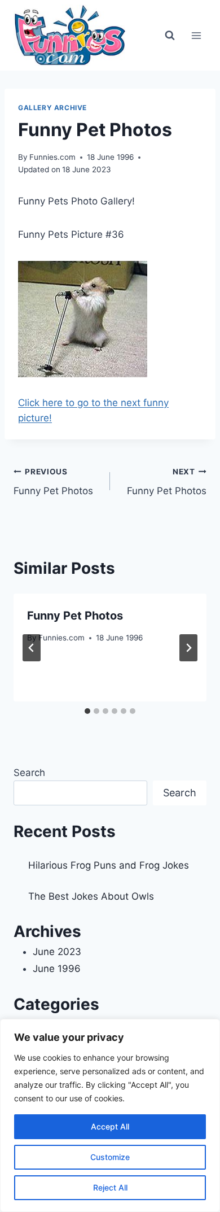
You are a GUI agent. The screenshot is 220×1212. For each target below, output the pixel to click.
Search (29, 772)
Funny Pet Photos (53, 482)
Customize (110, 1157)
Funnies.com (52, 157)
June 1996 (57, 968)
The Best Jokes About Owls (91, 896)
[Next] (188, 647)
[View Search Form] (170, 35)
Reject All (110, 1187)
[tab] (87, 711)
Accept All (110, 1126)
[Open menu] (196, 35)
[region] (110, 1115)
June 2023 (57, 951)
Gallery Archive (52, 107)
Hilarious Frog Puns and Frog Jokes (108, 865)
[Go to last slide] (32, 647)
